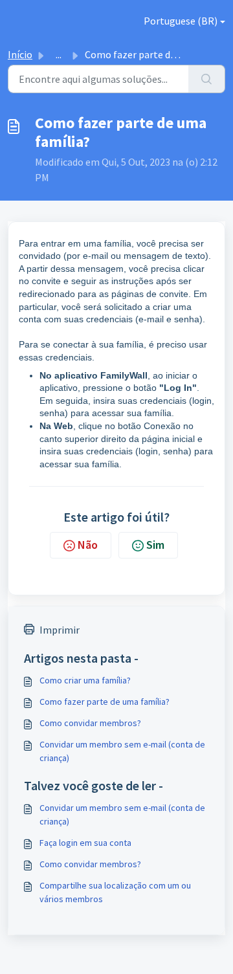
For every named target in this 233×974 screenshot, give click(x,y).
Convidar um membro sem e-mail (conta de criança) (122, 751)
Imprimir (59, 629)
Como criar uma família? (85, 680)
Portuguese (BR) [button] (180, 20)
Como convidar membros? (90, 723)
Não (88, 544)
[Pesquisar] (206, 79)
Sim (155, 544)
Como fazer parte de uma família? (104, 701)
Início (20, 54)
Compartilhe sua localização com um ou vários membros (115, 892)
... (58, 54)
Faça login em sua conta (85, 842)
